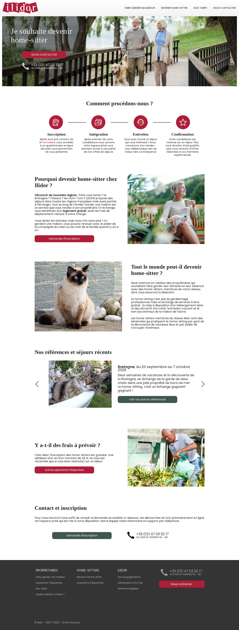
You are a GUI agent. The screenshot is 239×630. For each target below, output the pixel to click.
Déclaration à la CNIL (130, 582)
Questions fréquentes (90, 582)
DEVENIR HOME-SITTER (174, 8)
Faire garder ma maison (50, 577)
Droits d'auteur (71, 622)
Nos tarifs (41, 588)
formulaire (48, 142)
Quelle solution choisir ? (50, 594)
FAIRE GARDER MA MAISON (140, 8)
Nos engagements (129, 577)
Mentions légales (128, 588)
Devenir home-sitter (89, 577)
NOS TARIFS (200, 8)
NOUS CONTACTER (224, 8)
